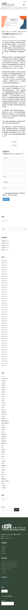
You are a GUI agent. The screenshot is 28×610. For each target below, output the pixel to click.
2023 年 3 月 (4, 352)
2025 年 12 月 (4, 278)
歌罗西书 (3, 449)
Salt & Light (3, 572)
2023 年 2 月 (4, 354)
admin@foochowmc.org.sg (9, 538)
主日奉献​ (3, 546)
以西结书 (3, 383)
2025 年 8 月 (4, 287)
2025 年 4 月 (4, 296)
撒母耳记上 (4, 438)
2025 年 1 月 (4, 303)
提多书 (3, 432)
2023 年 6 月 (4, 345)
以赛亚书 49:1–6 (5, 243)
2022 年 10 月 (4, 363)
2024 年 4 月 (4, 323)
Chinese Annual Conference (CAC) (9, 561)
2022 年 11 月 (4, 361)
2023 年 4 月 (4, 349)
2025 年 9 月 (4, 285)
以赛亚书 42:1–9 (5, 245)
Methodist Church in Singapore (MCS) (9, 563)
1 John (2, 376)
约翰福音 (3, 465)
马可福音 (3, 485)
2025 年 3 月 (4, 298)
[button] (23, 5)
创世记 (3, 398)
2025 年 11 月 (4, 280)
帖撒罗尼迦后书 (5, 423)
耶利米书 (3, 470)
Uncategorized (4, 378)
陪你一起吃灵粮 (12, 31)
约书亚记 (3, 461)
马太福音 (19, 31)
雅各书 (3, 483)
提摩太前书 (4, 434)
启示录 (3, 407)
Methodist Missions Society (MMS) (9, 567)
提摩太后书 (4, 436)
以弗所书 (3, 380)
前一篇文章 (14, 141)
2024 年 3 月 (4, 325)
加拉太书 (3, 403)
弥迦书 (3, 425)
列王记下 (3, 396)
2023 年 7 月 (4, 343)
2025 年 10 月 (4, 283)
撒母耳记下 (4, 441)
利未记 (3, 400)
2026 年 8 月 (4, 260)
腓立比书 (3, 474)
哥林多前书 (4, 412)
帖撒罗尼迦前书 (5, 420)
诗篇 (2, 476)
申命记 (3, 456)
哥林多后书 (4, 414)
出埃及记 (3, 391)
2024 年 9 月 (4, 312)
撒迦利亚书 (4, 443)
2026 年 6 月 (4, 265)
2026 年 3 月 (4, 271)
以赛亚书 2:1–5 (4, 249)
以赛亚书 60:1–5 (5, 240)
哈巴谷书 (3, 409)
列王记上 (3, 394)
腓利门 (3, 472)
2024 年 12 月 (4, 305)
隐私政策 (3, 553)
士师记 (3, 416)
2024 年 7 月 (4, 316)
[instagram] (5, 582)
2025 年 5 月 (4, 294)
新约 (7, 31)
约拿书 (3, 463)
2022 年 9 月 (4, 365)
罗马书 (3, 467)
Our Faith (3, 570)
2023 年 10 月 (4, 336)
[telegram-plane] (11, 582)
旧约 (2, 447)
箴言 (2, 458)
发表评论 (3, 31)
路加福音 (3, 478)
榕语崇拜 (3, 549)
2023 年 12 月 (4, 332)
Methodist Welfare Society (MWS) (8, 565)
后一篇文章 (14, 145)
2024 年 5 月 (4, 320)
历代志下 (3, 405)
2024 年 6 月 (4, 318)
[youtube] (8, 582)
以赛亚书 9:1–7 (4, 247)
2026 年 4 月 (4, 269)
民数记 (3, 452)
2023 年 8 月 (4, 340)
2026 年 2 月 (4, 274)
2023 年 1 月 (4, 356)
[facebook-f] (2, 582)
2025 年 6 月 (4, 291)
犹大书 (3, 454)
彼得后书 (3, 429)
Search (3, 506)
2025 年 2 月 (4, 300)
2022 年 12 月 (4, 358)
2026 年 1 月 (4, 276)
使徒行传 (3, 389)
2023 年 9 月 (4, 338)
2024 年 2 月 (4, 327)
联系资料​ (3, 551)
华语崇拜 (3, 548)
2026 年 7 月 (4, 262)
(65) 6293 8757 (6, 536)
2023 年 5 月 (4, 347)
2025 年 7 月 (4, 289)
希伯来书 (3, 418)
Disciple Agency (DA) (6, 568)
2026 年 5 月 (4, 267)
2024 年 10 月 (4, 309)
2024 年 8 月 (4, 314)
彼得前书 (3, 427)
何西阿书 (3, 387)
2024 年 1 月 (4, 329)
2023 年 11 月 (4, 334)
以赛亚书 (3, 385)
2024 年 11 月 (4, 307)
